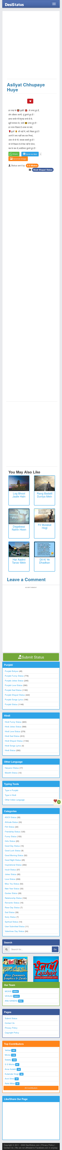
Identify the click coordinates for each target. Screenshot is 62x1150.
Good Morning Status (14, 855)
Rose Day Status (12, 907)
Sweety (8, 1059)
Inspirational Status (13, 864)
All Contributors (31, 1088)
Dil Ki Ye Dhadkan (44, 560)
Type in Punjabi (11, 790)
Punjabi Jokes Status (14, 680)
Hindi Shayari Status (42, 169)
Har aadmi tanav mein (19, 560)
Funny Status (11, 836)
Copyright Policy (12, 1032)
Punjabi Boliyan (11, 671)
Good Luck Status (13, 850)
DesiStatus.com (33, 1145)
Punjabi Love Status (13, 685)
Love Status (10, 879)
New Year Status (12, 888)
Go (55, 949)
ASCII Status (10, 817)
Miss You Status (12, 883)
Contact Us (10, 1023)
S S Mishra (32, 165)
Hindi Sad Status (12, 736)
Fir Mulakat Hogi (44, 526)
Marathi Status (11, 772)
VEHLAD (9, 995)
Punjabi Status (11, 704)
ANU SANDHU (11, 1000)
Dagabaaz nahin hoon (19, 527)
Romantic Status (12, 902)
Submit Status (11, 1018)
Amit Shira (9, 1078)
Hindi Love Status (12, 731)
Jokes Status (10, 874)
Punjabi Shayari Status (15, 694)
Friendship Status (12, 831)
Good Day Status (12, 845)
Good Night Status (13, 860)
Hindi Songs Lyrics (13, 745)
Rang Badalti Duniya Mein (44, 494)
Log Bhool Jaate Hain (18, 494)
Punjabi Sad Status (13, 690)
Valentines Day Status (14, 931)
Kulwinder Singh (12, 1073)
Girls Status (10, 841)
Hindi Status (10, 750)
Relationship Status (13, 898)
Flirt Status (9, 826)
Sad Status (10, 912)
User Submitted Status (15, 926)
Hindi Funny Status (13, 721)
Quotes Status (11, 893)
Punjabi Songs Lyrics (14, 699)
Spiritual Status (11, 921)
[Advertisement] (31, 46)
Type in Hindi (10, 795)
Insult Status (10, 869)
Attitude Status (11, 822)
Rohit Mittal (10, 1083)
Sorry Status (10, 916)
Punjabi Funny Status (14, 675)
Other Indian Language (15, 799)
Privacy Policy (11, 1027)
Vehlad (8, 1050)
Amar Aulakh (10, 1069)
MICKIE (8, 991)
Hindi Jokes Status (13, 726)
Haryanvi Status (12, 767)
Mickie (8, 1054)
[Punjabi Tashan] (46, 969)
